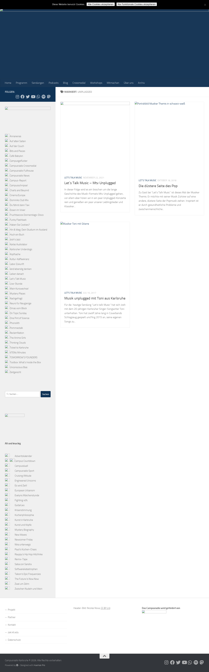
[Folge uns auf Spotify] (43, 97)
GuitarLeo (19, 505)
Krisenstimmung (23, 510)
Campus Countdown (25, 461)
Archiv (141, 82)
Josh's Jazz (15, 239)
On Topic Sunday (18, 313)
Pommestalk (16, 327)
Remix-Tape (21, 559)
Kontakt (12, 624)
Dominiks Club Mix (19, 200)
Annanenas (15, 136)
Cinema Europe (17, 195)
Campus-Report (18, 180)
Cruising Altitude (23, 475)
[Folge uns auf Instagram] (17, 97)
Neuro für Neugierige (20, 303)
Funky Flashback (18, 219)
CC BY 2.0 (105, 608)
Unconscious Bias (18, 367)
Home (8, 82)
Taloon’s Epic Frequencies (28, 574)
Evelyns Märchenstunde (27, 495)
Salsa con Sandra (23, 564)
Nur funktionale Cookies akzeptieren (137, 4)
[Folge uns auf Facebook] (22, 97)
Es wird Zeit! (21, 485)
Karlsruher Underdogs (21, 249)
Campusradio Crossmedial (23, 165)
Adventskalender (23, 456)
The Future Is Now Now (27, 578)
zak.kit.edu (13, 632)
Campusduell (21, 465)
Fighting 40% (21, 500)
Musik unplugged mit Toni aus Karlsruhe (94, 298)
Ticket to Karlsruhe (19, 347)
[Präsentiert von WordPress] (17, 665)
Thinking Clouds (18, 342)
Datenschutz (14, 639)
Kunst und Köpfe (23, 524)
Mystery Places (17, 293)
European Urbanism (25, 490)
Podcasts (53, 82)
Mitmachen (113, 82)
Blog (65, 82)
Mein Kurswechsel (19, 288)
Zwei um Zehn (22, 583)
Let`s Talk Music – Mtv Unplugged (90, 183)
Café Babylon (16, 155)
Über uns (128, 82)
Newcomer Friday (24, 539)
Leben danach (17, 273)
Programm (21, 82)
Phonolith (15, 323)
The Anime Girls (18, 337)
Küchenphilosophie (24, 515)
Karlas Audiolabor (18, 244)
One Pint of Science (19, 318)
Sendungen (38, 82)
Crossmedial (79, 82)
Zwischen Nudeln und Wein (28, 588)
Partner (12, 617)
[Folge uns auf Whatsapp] (38, 97)
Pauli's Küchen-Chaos (26, 549)
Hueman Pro (39, 665)
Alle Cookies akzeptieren (100, 4)
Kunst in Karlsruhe (24, 519)
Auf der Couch (17, 146)
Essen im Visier (17, 210)
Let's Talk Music (73, 177)
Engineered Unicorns (25, 480)
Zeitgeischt (15, 372)
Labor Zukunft (17, 264)
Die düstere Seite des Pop (158, 186)
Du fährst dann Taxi (19, 205)
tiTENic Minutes (18, 352)
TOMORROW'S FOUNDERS (23, 357)
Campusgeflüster (18, 160)
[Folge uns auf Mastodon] (49, 97)
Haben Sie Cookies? (20, 224)
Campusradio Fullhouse (22, 170)
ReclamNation (17, 332)
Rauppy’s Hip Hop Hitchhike (29, 554)
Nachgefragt (16, 298)
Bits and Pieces (17, 151)
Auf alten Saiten (18, 141)
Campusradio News (20, 175)
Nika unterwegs (23, 544)
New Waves (21, 534)
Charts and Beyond (19, 190)
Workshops (96, 82)
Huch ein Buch (17, 234)
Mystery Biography (24, 529)
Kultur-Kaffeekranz (19, 259)
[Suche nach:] (22, 394)
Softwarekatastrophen (26, 569)
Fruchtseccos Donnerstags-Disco (27, 214)
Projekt (11, 609)
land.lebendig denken (21, 269)
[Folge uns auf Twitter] (28, 97)
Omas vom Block (18, 308)
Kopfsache (15, 254)
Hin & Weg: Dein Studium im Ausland (28, 229)
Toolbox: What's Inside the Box (25, 362)
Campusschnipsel (19, 185)
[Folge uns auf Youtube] (33, 97)
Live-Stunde (16, 283)
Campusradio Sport (24, 470)
